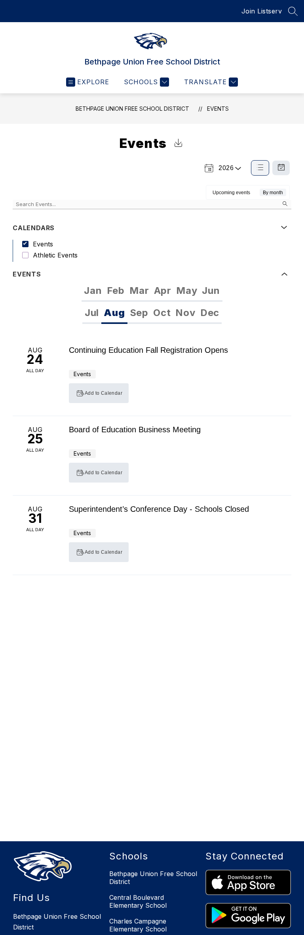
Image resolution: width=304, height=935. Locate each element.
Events (218, 108)
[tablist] (152, 291)
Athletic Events (55, 255)
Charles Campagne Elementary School (138, 925)
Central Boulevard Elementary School (138, 901)
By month (273, 192)
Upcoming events (231, 192)
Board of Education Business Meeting (135, 429)
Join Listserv (261, 11)
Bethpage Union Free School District (132, 108)
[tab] (93, 291)
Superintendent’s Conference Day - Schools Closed (159, 509)
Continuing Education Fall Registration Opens (148, 350)
